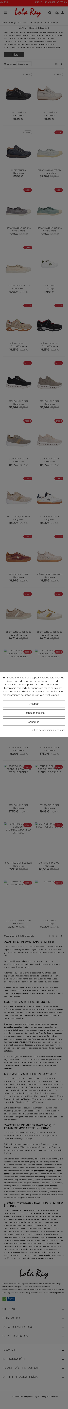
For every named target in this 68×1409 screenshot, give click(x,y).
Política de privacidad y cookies (47, 730)
